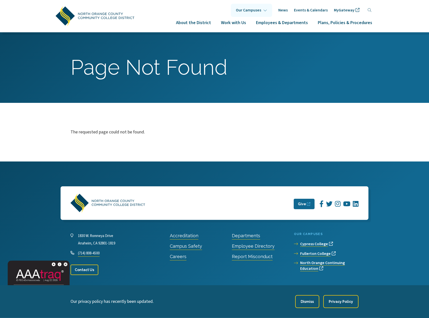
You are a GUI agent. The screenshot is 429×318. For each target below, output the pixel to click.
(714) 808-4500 (89, 253)
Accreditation (184, 235)
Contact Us (84, 270)
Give (302, 204)
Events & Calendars (311, 10)
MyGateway (344, 10)
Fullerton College (315, 253)
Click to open (251, 10)
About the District (193, 23)
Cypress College (314, 244)
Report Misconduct (252, 256)
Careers (178, 256)
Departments (246, 235)
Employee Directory (253, 246)
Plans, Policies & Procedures (345, 23)
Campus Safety (186, 246)
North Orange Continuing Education (322, 265)
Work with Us (233, 23)
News (283, 10)
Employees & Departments (282, 23)
